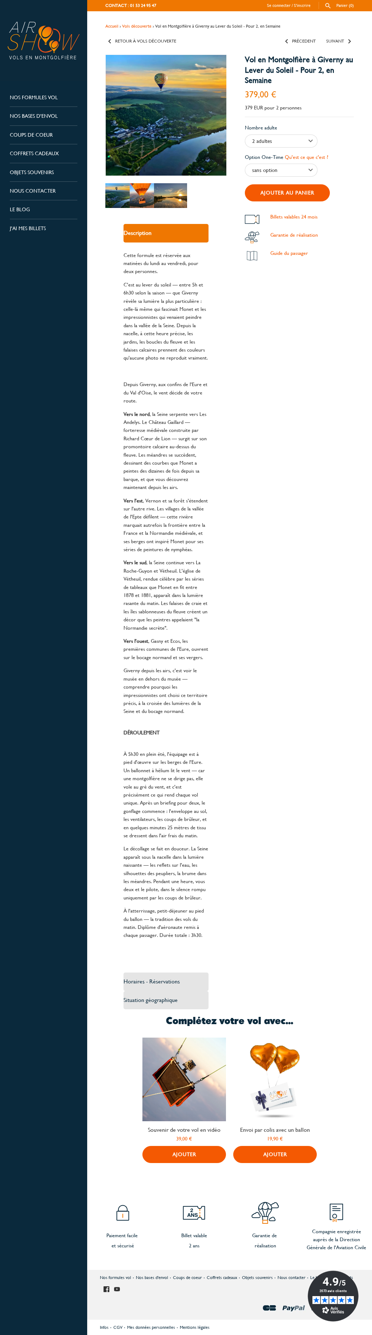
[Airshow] (43, 40)
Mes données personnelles (151, 1327)
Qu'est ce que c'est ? (306, 157)
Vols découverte (136, 26)
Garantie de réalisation (294, 235)
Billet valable (194, 1235)
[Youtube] (117, 1289)
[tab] (166, 233)
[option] (115, 195)
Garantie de (264, 1235)
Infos (104, 1327)
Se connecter (279, 5)
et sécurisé (123, 1245)
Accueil (111, 26)
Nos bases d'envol (34, 116)
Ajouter (184, 1154)
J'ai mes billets (28, 228)
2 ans (194, 1245)
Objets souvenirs (32, 172)
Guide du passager (289, 253)
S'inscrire (302, 5)
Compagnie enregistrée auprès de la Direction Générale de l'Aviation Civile (336, 1239)
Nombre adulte (261, 128)
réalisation (265, 1245)
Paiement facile (122, 1235)
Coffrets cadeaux (34, 153)
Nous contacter (33, 191)
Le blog (20, 209)
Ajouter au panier (287, 193)
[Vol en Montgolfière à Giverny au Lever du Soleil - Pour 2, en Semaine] (166, 115)
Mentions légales (195, 1327)
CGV (117, 1327)
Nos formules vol (34, 97)
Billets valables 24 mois (294, 217)
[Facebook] (106, 1289)
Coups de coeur (31, 135)
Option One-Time (286, 157)
